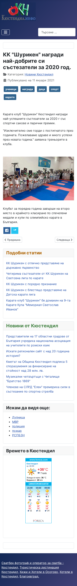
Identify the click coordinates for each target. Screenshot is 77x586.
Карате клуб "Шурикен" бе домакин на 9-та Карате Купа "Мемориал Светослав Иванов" (38, 304)
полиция (18, 426)
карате (10, 97)
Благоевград (29, 576)
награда (27, 89)
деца (42, 89)
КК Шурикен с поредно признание (31, 284)
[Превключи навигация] (5, 32)
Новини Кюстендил (39, 74)
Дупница (18, 417)
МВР (15, 422)
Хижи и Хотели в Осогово (39, 572)
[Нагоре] (70, 579)
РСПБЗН (18, 435)
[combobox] (57, 32)
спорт (55, 89)
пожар (17, 431)
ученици (10, 89)
